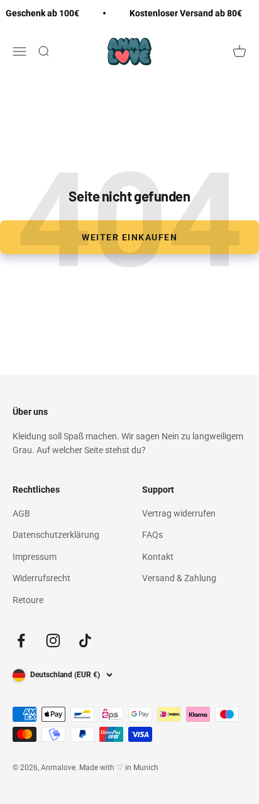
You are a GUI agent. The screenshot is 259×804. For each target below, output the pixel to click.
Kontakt (158, 557)
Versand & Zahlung (179, 578)
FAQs (152, 535)
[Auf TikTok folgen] (85, 640)
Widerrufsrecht (41, 578)
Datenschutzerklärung (56, 535)
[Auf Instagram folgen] (53, 640)
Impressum (35, 557)
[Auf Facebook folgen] (21, 640)
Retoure (28, 600)
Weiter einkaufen (129, 237)
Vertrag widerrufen (179, 513)
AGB (21, 513)
